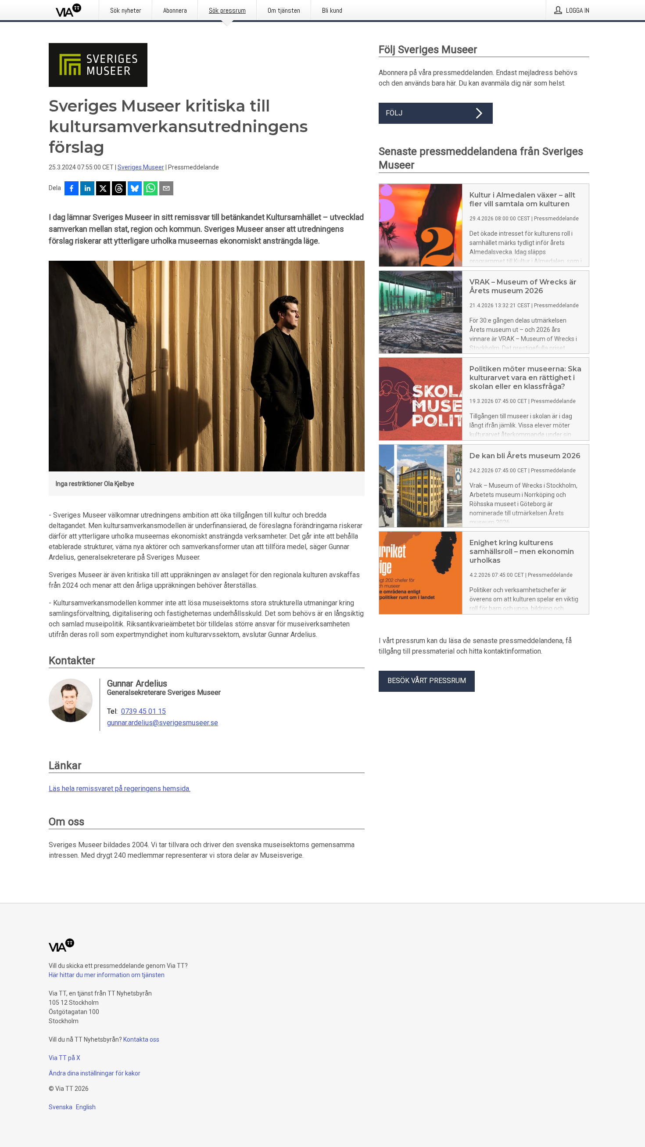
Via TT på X (64, 1057)
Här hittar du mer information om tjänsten (107, 974)
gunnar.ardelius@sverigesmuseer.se (162, 723)
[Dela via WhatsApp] (150, 189)
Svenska (60, 1107)
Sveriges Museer (141, 167)
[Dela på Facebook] (71, 189)
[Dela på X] (103, 189)
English (86, 1107)
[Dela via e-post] (166, 189)
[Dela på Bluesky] (135, 189)
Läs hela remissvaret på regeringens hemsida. (119, 788)
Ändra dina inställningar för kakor (94, 1073)
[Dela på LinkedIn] (87, 189)
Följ (394, 113)
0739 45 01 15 (143, 712)
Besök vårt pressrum (426, 680)
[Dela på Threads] (119, 189)
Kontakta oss (141, 1039)
